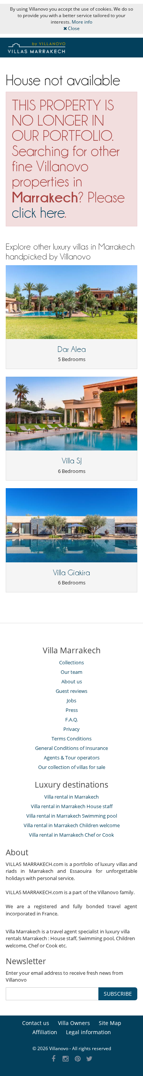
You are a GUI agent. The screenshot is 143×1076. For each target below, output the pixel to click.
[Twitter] (89, 1059)
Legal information (88, 1032)
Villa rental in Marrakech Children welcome (72, 825)
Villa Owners (74, 1023)
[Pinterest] (77, 1059)
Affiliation (44, 1032)
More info (82, 22)
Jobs (71, 700)
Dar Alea (72, 349)
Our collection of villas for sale (71, 767)
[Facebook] (53, 1059)
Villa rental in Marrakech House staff (71, 806)
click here (38, 212)
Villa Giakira (71, 572)
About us (71, 681)
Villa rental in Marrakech (71, 796)
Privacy (71, 729)
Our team (71, 672)
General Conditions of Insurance (71, 748)
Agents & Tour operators (72, 757)
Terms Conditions (71, 738)
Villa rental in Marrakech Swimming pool (71, 815)
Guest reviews (71, 691)
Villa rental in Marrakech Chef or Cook (71, 834)
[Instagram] (65, 1059)
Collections (71, 662)
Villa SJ (72, 461)
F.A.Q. (71, 719)
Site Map (110, 1023)
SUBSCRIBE (118, 993)
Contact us (35, 1023)
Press (72, 710)
